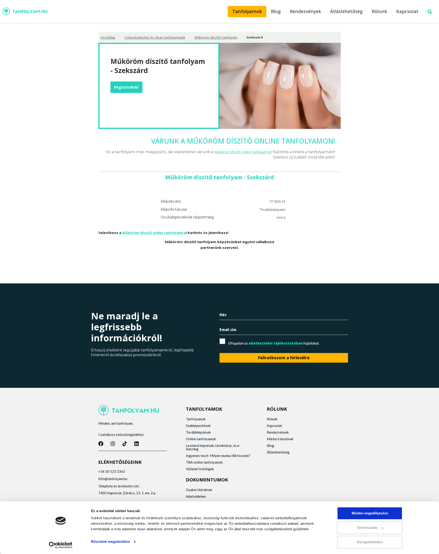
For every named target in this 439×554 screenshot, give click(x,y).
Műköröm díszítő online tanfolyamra (154, 232)
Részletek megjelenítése (110, 541)
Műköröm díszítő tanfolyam (215, 37)
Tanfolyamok (247, 11)
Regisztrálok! (126, 87)
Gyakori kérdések (199, 490)
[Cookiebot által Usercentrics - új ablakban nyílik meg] (61, 545)
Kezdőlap (108, 37)
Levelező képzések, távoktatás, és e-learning (213, 447)
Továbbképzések (198, 432)
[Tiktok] (124, 443)
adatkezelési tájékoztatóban (276, 343)
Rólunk (379, 11)
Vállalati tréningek (200, 469)
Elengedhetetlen (370, 542)
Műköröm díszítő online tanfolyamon (242, 151)
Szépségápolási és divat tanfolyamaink (155, 37)
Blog (276, 11)
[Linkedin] (136, 443)
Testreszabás (367, 528)
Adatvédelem (196, 496)
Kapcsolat (407, 11)
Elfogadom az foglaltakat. (273, 343)
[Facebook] (100, 443)
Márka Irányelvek (280, 439)
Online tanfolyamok (201, 439)
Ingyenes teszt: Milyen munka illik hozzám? (218, 456)
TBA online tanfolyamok (204, 462)
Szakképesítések (198, 426)
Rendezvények (305, 11)
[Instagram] (112, 443)
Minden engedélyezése (370, 513)
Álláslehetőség (346, 11)
